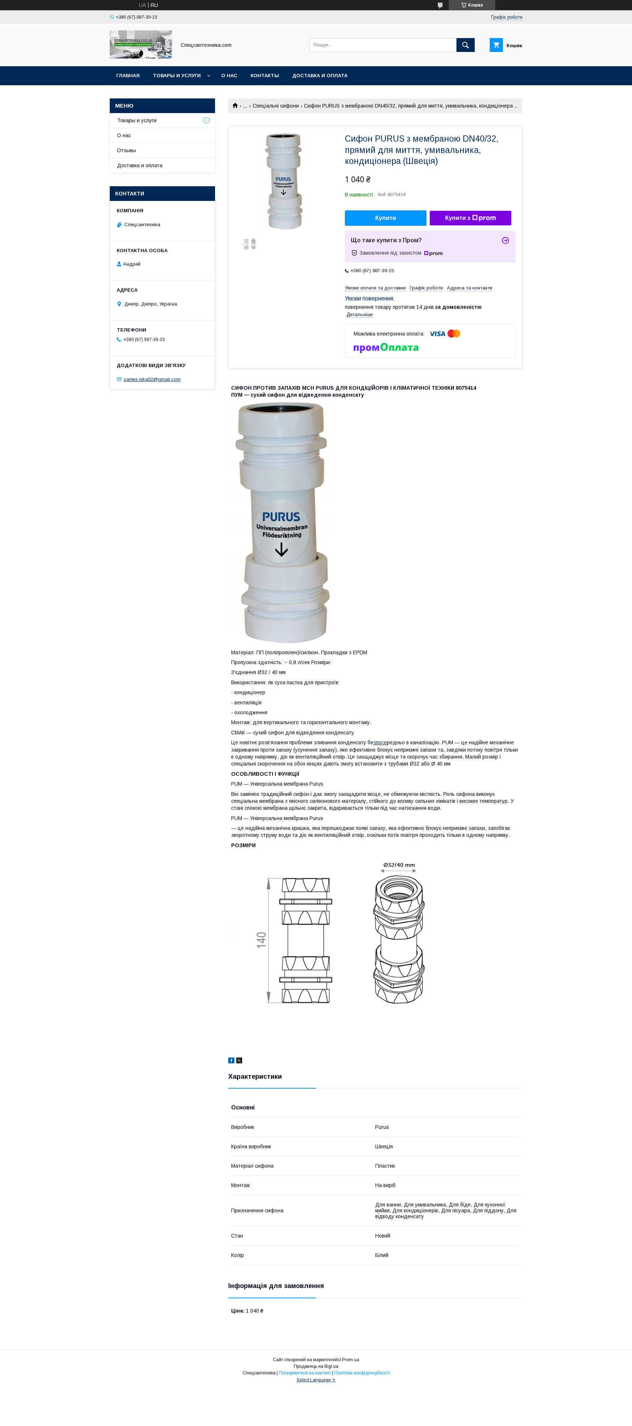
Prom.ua (350, 1359)
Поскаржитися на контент (305, 1373)
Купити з (457, 218)
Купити (385, 218)
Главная (128, 75)
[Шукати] (465, 45)
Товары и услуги (177, 75)
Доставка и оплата (319, 75)
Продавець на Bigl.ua (316, 1366)
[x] (239, 1061)
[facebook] (231, 1061)
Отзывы (126, 150)
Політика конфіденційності (362, 1373)
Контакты (265, 75)
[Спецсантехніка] (141, 57)
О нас (229, 75)
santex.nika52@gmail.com (152, 379)
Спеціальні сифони (276, 106)
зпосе (380, 742)
